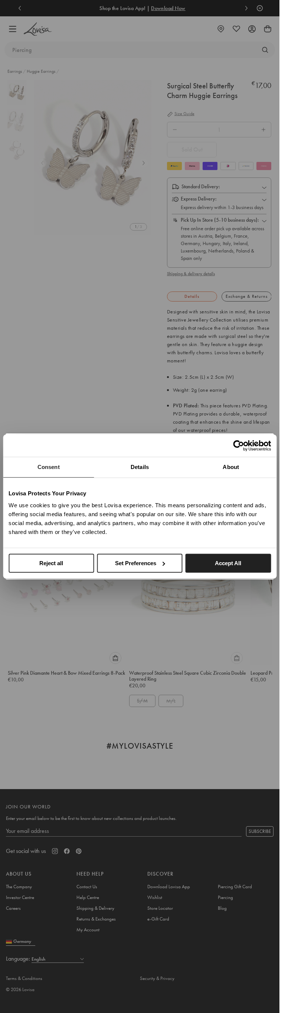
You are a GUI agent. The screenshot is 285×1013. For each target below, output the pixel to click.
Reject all (51, 563)
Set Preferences (135, 563)
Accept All (228, 563)
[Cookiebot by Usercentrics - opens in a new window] (238, 445)
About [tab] (231, 467)
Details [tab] (140, 467)
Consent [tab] (48, 467)
